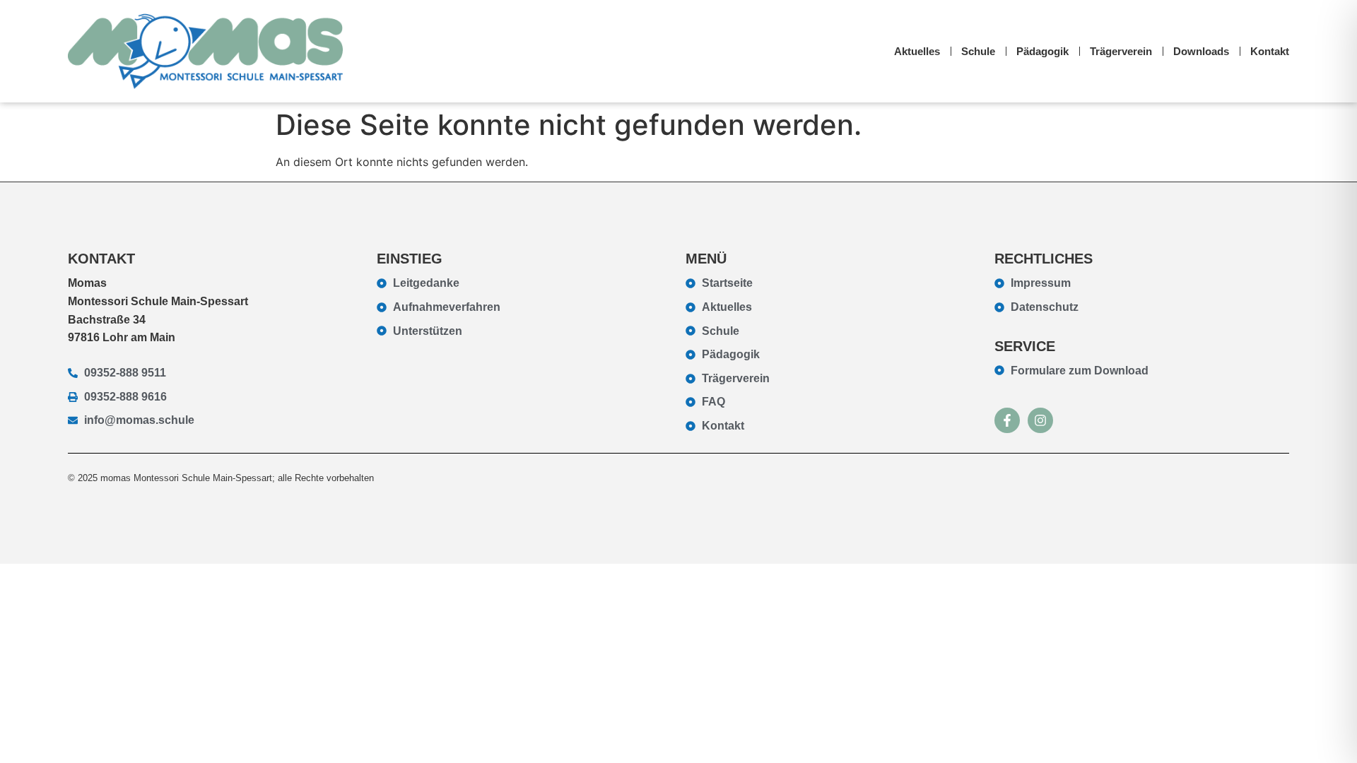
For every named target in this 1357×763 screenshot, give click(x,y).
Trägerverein (1121, 51)
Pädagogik (1042, 51)
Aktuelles (917, 51)
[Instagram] (1040, 420)
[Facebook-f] (1007, 420)
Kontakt (1269, 51)
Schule (978, 51)
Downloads (1201, 51)
